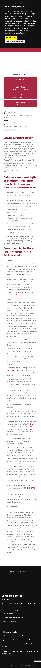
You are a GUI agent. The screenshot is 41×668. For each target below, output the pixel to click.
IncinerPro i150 (12, 295)
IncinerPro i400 (22, 348)
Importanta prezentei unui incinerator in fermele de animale (19, 640)
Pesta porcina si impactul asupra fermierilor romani (17, 636)
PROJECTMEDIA (29, 665)
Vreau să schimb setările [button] (15, 41)
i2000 (17, 370)
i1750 (13, 370)
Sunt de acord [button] (11, 38)
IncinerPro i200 (22, 340)
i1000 (8, 370)
